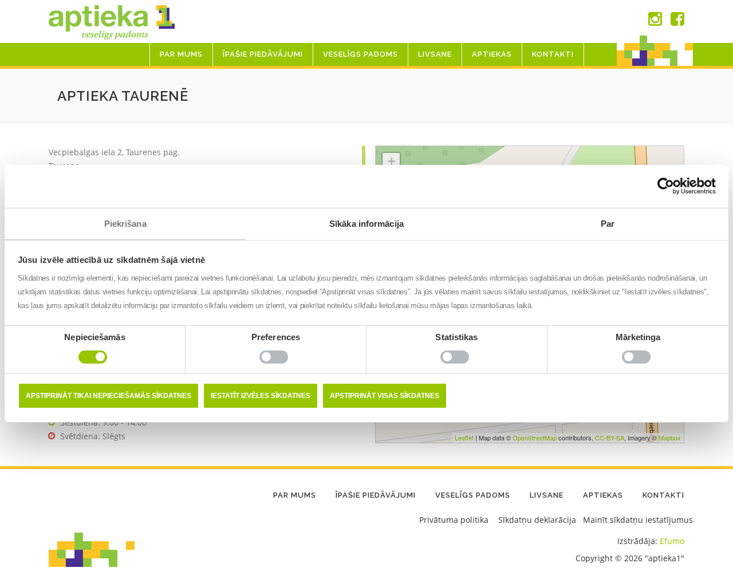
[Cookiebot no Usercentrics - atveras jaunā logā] (666, 186)
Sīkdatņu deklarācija (537, 519)
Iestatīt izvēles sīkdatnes (260, 396)
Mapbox (670, 437)
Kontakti (553, 54)
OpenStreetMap (535, 437)
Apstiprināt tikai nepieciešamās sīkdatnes (108, 396)
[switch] (275, 359)
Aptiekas (492, 54)
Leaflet (464, 437)
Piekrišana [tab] (125, 223)
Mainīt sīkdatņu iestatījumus (638, 519)
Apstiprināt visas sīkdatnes (384, 396)
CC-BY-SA (609, 437)
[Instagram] (655, 21)
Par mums (181, 54)
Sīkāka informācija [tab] (366, 223)
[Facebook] (677, 21)
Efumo (672, 540)
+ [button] (391, 161)
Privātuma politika (453, 519)
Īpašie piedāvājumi (263, 54)
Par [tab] (607, 223)
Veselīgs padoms (360, 54)
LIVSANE (435, 54)
